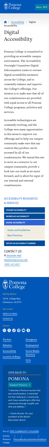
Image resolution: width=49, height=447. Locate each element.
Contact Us (8, 318)
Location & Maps (12, 356)
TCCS (28, 360)
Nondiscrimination (28, 439)
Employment (32, 345)
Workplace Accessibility (17, 216)
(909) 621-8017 (12, 264)
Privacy (16, 439)
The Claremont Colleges (24, 431)
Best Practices (14, 235)
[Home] (12, 6)
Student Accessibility (16, 210)
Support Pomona (18, 384)
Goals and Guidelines (18, 230)
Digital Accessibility (15, 222)
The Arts (7, 339)
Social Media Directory (32, 352)
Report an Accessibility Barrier (21, 243)
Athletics (7, 345)
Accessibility (17, 22)
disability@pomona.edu (16, 259)
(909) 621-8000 (10, 313)
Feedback (41, 439)
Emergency (31, 339)
